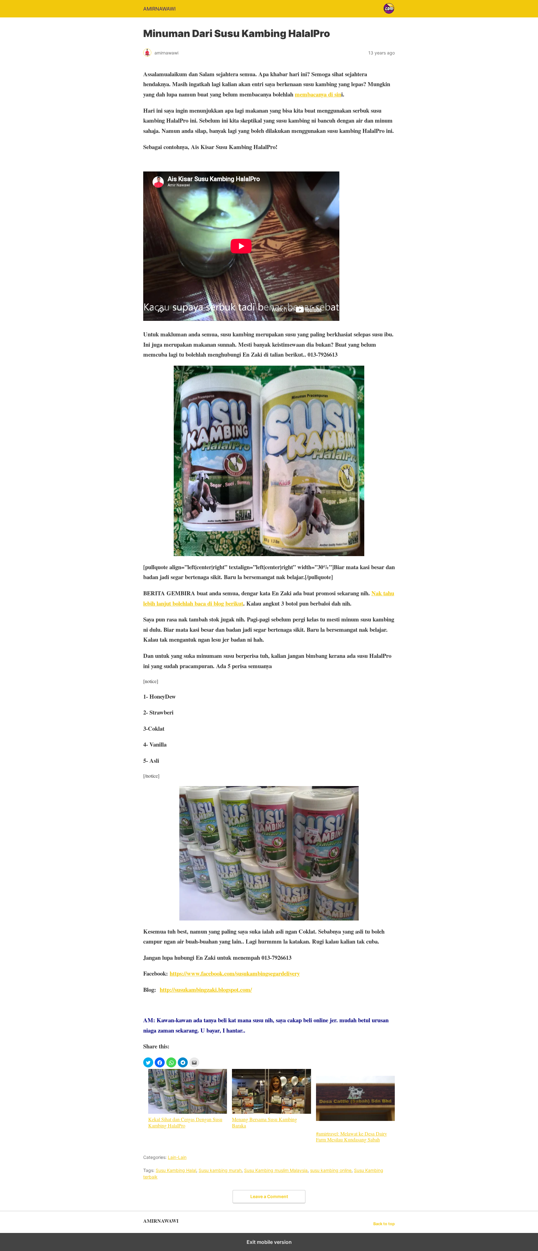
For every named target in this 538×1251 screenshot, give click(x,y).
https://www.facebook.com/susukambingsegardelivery (235, 973)
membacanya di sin (318, 94)
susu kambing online (331, 1170)
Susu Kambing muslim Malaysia (276, 1170)
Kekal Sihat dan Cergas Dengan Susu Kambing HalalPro (185, 1122)
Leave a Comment (269, 1196)
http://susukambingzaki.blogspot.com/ (206, 989)
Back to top (384, 1223)
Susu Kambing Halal (176, 1170)
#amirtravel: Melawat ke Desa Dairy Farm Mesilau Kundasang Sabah (351, 1136)
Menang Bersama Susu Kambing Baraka (264, 1122)
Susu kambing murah (220, 1170)
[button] (148, 1062)
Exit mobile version (269, 1242)
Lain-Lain (177, 1157)
